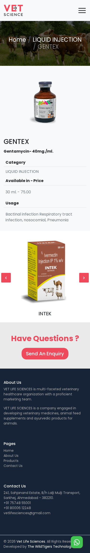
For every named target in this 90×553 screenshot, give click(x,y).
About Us (11, 455)
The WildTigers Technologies (52, 546)
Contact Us (13, 465)
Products (11, 460)
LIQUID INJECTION (57, 40)
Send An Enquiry (45, 353)
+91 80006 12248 (17, 508)
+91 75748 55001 (17, 502)
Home (17, 40)
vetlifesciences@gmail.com (27, 513)
